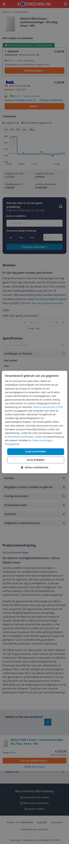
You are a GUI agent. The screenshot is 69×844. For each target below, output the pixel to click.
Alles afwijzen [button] (35, 459)
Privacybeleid (12, 444)
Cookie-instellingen (42, 440)
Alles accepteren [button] (35, 451)
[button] (34, 467)
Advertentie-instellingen (21, 436)
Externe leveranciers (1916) (47, 407)
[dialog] (34, 422)
